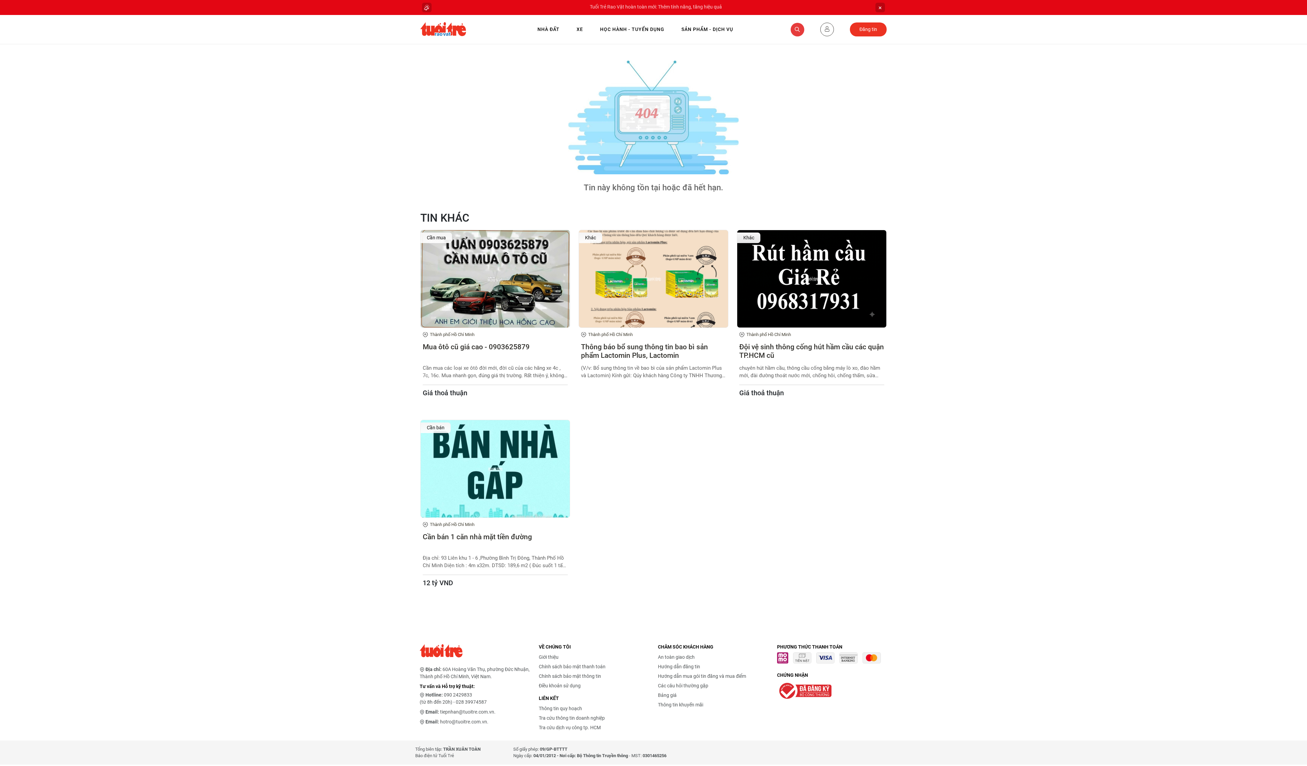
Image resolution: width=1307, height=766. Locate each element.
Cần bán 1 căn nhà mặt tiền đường (477, 537)
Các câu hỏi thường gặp (683, 685)
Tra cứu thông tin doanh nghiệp (572, 718)
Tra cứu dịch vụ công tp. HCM (570, 727)
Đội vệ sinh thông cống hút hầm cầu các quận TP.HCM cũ (811, 351)
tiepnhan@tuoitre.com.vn (467, 712)
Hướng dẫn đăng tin (679, 666)
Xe (580, 29)
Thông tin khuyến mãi (680, 704)
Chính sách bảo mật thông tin (570, 676)
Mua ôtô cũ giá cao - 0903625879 (476, 347)
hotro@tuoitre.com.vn (463, 721)
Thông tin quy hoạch (560, 708)
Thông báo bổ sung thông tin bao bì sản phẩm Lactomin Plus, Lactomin (644, 351)
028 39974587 (471, 702)
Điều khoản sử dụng (560, 685)
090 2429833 (458, 695)
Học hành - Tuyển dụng (632, 29)
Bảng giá (667, 695)
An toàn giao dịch (676, 657)
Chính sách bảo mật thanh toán (572, 666)
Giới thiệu (549, 657)
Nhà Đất (548, 29)
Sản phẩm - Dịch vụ (707, 29)
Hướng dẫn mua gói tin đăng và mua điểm (702, 676)
